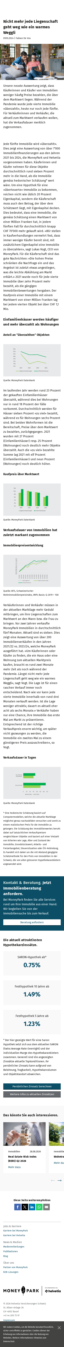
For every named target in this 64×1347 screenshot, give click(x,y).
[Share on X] (24, 1207)
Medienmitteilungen (13, 1246)
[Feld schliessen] (59, 1327)
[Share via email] (46, 1207)
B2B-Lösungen (10, 1272)
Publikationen (10, 1251)
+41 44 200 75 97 (11, 1315)
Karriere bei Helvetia (14, 1235)
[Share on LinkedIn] (32, 1207)
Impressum (9, 1320)
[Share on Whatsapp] (39, 1207)
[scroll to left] (55, 1180)
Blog (5, 1256)
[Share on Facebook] (17, 1207)
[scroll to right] (61, 1180)
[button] (32, 922)
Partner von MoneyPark (15, 1267)
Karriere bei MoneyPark (15, 1230)
